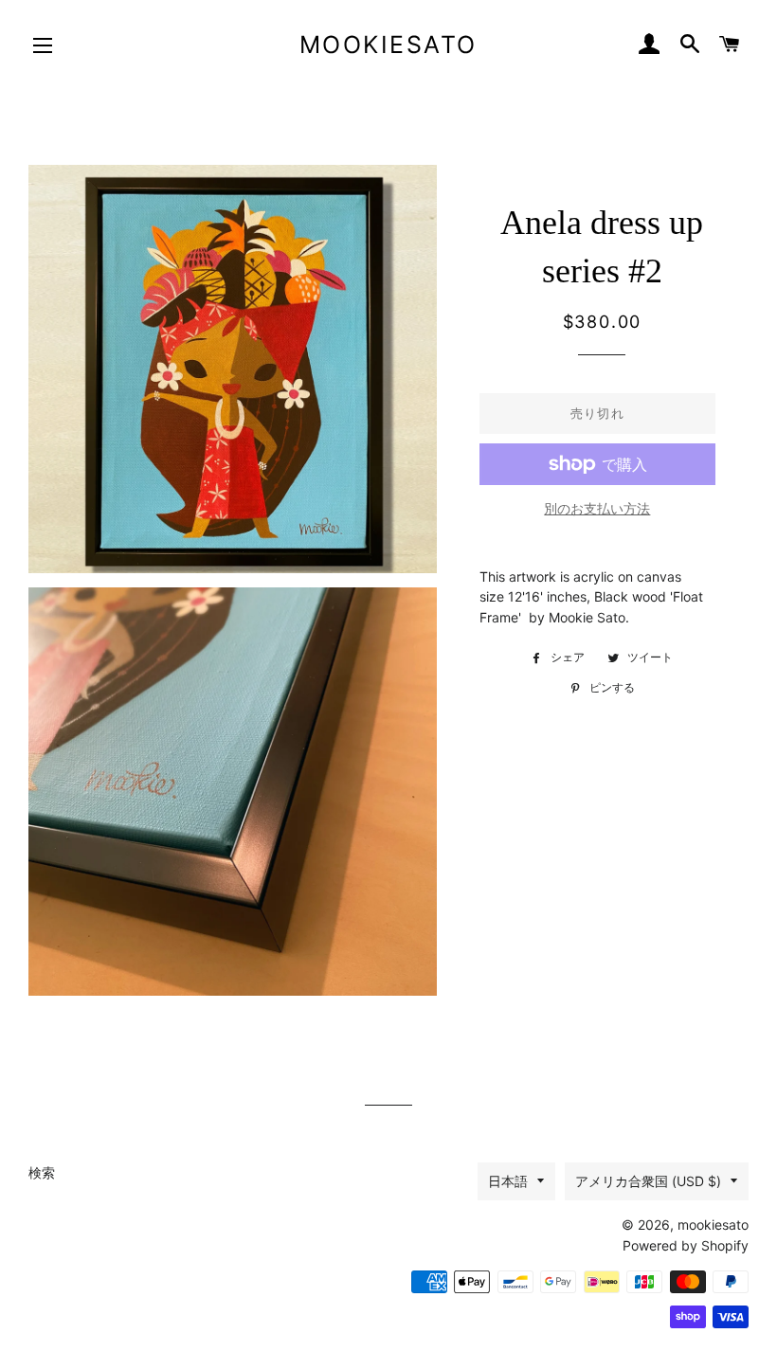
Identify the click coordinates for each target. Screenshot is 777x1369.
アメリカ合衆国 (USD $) (648, 1181)
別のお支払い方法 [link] (597, 508)
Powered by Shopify (686, 1245)
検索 (41, 1172)
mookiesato (388, 44)
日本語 (508, 1181)
